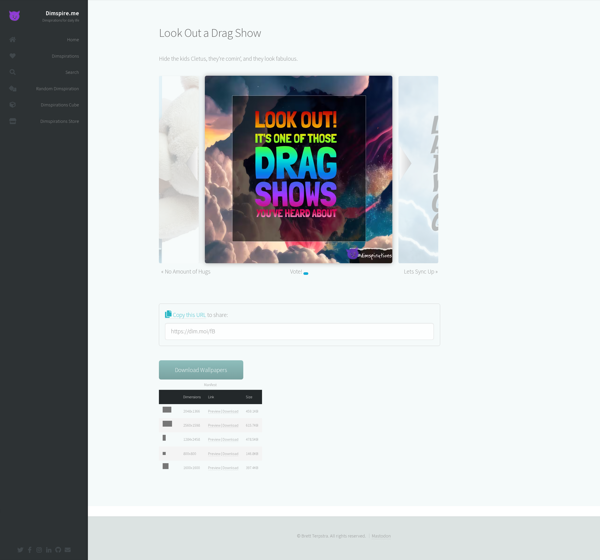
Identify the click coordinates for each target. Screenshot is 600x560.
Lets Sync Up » (421, 271)
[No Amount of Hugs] (179, 174)
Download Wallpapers (201, 370)
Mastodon (381, 536)
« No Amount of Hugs (185, 271)
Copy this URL (189, 315)
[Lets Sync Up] (418, 174)
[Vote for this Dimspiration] (305, 273)
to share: (200, 315)
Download (230, 411)
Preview (214, 411)
